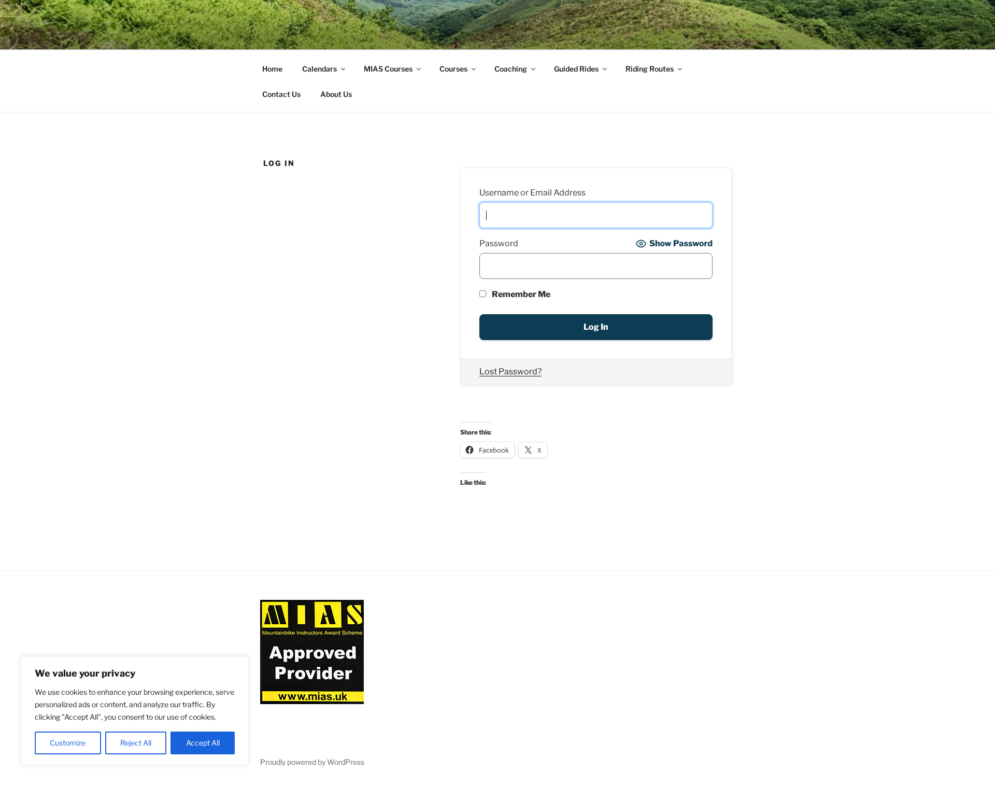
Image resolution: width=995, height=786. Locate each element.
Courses (453, 68)
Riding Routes (650, 68)
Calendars (319, 68)
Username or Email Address (532, 193)
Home (272, 68)
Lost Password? (510, 371)
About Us (336, 94)
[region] (135, 710)
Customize (68, 742)
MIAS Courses (388, 68)
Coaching (510, 68)
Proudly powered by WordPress (312, 761)
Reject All (135, 742)
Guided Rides (576, 68)
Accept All (203, 742)
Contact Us (281, 94)
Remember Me (520, 294)
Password (498, 243)
